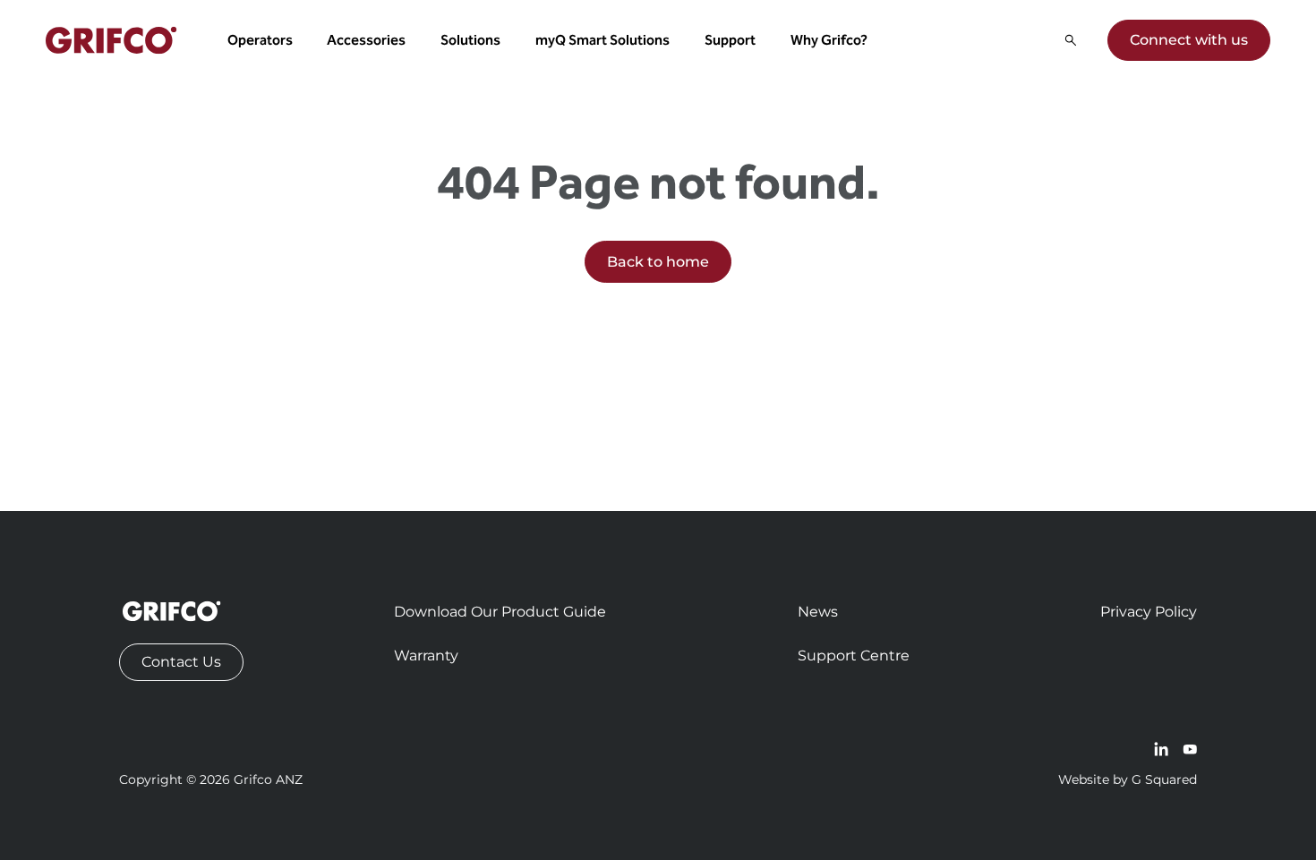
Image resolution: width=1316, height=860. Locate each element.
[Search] (1070, 40)
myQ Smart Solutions (602, 39)
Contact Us (181, 661)
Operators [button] (260, 39)
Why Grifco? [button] (828, 39)
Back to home (658, 261)
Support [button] (730, 39)
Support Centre (854, 655)
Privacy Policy (1148, 611)
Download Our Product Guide (500, 611)
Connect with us (1189, 39)
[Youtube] (1190, 749)
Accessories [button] (366, 39)
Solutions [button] (470, 39)
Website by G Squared (1127, 779)
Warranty (426, 655)
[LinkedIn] (1161, 749)
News (818, 611)
